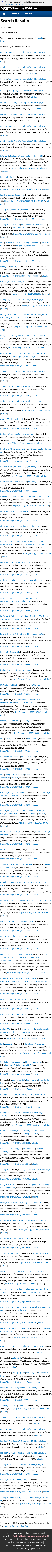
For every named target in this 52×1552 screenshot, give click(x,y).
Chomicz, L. (5, 882)
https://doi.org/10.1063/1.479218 (37, 553)
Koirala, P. (4, 900)
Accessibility (23, 1533)
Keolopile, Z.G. (16, 981)
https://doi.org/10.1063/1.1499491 (15, 646)
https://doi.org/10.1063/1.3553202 (15, 843)
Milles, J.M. (14, 1464)
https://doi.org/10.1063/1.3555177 (15, 858)
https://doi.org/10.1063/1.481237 (14, 574)
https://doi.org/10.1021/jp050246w (34, 1229)
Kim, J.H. (29, 598)
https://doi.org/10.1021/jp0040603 (15, 1143)
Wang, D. (27, 242)
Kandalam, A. (32, 738)
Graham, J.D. (14, 921)
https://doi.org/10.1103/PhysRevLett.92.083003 (20, 1301)
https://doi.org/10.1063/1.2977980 (15, 751)
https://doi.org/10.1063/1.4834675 (22, 972)
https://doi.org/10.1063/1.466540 (14, 395)
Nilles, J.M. (15, 209)
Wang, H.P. (22, 281)
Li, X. (23, 224)
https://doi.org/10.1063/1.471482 (14, 461)
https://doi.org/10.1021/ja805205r (26, 294)
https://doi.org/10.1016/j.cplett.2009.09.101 (18, 261)
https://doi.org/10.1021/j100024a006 (26, 1125)
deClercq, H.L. (18, 496)
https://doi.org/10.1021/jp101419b (15, 1196)
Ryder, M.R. (5, 981)
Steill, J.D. (13, 1032)
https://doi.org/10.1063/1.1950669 (15, 664)
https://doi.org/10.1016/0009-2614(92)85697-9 (31, 168)
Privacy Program (37, 1533)
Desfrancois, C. (6, 541)
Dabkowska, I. (33, 1169)
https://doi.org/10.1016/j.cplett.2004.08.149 (18, 219)
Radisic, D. (4, 177)
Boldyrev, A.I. (9, 1187)
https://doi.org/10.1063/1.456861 (29, 326)
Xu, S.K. (18, 562)
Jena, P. (17, 756)
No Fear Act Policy (33, 1539)
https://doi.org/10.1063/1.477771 (14, 535)
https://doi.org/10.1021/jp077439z (15, 1247)
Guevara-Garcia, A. (43, 831)
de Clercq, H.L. (18, 195)
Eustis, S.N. (15, 224)
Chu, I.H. (21, 598)
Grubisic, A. (10, 242)
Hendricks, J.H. (17, 386)
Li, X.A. (3, 831)
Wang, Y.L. (15, 957)
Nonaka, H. (30, 544)
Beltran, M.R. (39, 1271)
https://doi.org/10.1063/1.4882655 (15, 993)
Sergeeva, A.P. (35, 1184)
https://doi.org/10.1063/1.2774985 (27, 679)
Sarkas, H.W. (15, 156)
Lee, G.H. (26, 314)
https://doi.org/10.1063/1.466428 (36, 410)
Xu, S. (14, 1405)
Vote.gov (36, 1548)
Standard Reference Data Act (15, 1526)
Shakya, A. (11, 810)
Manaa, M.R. (23, 317)
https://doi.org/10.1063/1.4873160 (33, 1262)
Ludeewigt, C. (17, 356)
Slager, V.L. (40, 401)
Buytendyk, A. (30, 978)
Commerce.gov (39, 1545)
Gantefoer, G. (21, 792)
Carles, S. (4, 1130)
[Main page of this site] (4, 14)
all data (33, 73)
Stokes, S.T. (14, 652)
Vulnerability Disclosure (15, 1539)
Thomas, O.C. (26, 209)
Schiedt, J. (15, 616)
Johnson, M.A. (31, 335)
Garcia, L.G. (22, 1271)
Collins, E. (37, 1062)
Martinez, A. (17, 795)
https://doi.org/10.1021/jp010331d (15, 1164)
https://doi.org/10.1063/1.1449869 (15, 610)
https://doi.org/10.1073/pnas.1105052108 (18, 1322)
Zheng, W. (4, 1464)
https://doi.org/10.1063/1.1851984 (15, 1473)
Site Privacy (12, 1533)
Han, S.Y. (13, 598)
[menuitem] (4, 14)
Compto (37, 1292)
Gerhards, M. (5, 580)
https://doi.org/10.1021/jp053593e (15, 1178)
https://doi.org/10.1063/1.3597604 (15, 876)
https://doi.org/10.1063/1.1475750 (15, 628)
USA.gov (27, 1548)
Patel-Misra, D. (27, 1346)
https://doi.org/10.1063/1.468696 (21, 443)
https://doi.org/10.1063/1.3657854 (15, 930)
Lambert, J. (5, 954)
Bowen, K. (38, 38)
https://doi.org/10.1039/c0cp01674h (20, 1283)
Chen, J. (10, 849)
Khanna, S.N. (9, 867)
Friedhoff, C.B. (27, 52)
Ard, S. (39, 1029)
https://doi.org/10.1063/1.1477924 (15, 592)
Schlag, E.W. (37, 616)
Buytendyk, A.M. (27, 921)
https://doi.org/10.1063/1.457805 (14, 365)
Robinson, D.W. (43, 496)
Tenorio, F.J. (5, 795)
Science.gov (17, 1548)
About (28, 13)
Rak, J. (18, 702)
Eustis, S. (19, 242)
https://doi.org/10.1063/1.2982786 (15, 769)
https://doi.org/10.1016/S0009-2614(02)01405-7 (24, 201)
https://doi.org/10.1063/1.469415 (14, 428)
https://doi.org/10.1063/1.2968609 (32, 1053)
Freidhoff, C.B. (27, 67)
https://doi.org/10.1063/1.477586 (14, 520)
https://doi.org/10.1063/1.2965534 (22, 1038)
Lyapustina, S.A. (20, 448)
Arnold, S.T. (26, 156)
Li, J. (25, 1169)
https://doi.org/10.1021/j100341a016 (16, 1107)
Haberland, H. (30, 356)
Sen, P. (30, 1271)
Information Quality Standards (19, 1545)
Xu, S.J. (13, 177)
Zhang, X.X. (5, 1253)
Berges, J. (29, 1133)
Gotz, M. (3, 813)
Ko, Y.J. (14, 281)
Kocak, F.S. (36, 1307)
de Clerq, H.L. (19, 466)
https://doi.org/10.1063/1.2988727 (15, 787)
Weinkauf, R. (26, 616)
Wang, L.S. (17, 1148)
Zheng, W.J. (5, 209)
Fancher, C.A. (5, 195)
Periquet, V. (18, 541)
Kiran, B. (14, 777)
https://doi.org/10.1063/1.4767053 (15, 948)
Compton (40, 544)
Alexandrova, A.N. (40, 1253)
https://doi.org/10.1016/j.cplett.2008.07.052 (31, 234)
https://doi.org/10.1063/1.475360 (14, 491)
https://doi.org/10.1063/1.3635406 (33, 912)
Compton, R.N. (35, 957)
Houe (36, 1133)
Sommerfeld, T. (6, 960)
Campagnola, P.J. (17, 335)
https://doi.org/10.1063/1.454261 (36, 305)
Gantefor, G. (13, 813)
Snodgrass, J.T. (14, 52)
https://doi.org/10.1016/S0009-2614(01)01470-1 (20, 189)
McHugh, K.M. (40, 52)
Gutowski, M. (27, 702)
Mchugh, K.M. (37, 156)
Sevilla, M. (30, 882)
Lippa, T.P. (4, 511)
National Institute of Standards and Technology (6, 8)
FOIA (44, 1539)
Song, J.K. (4, 598)
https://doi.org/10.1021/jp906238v (15, 1214)
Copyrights (7, 1536)
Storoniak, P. (12, 936)
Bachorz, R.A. (35, 699)
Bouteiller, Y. (19, 1289)
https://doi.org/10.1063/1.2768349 (15, 694)
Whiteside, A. (15, 1202)
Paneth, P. (21, 882)
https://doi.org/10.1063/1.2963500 (15, 1023)
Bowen (3, 41)
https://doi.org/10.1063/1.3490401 (33, 822)
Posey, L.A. (4, 335)
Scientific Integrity (35, 1542)
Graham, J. (19, 978)
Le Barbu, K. (5, 616)
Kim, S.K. (37, 598)
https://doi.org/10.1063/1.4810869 (15, 1074)
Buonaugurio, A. (25, 954)
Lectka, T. (36, 242)
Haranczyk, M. (23, 699)
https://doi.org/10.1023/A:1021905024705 (31, 1408)
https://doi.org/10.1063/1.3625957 (15, 894)
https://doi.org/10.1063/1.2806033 (15, 1008)
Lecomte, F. (14, 1130)
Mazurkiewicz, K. (7, 702)
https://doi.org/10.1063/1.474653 (25, 476)
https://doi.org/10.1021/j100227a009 (16, 1089)
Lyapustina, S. (23, 999)
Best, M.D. (24, 957)
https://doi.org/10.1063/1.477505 (27, 505)
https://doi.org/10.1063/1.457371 (22, 347)
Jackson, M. (5, 777)
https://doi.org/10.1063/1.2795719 (28, 712)
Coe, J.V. (3, 52)
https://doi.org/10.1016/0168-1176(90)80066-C (20, 276)
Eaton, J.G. (4, 156)
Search (14, 13)
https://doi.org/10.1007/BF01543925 (29, 1337)
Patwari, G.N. (36, 684)
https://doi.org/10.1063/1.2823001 (27, 733)
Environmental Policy (17, 1542)
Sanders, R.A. (31, 1079)
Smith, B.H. (5, 1062)
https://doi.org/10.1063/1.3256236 (15, 805)
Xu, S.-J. (13, 1387)
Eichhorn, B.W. (23, 1310)
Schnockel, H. (31, 245)
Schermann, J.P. (26, 1130)
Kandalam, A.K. (18, 227)
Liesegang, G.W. (18, 1079)
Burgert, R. (20, 245)
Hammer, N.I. (27, 1292)
